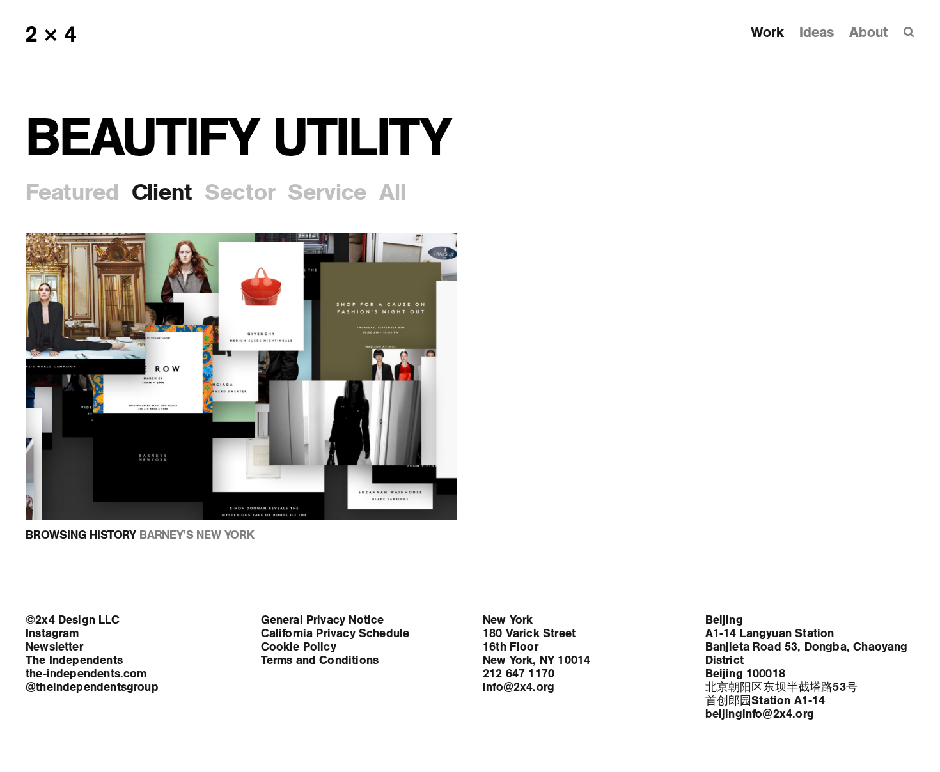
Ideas (816, 33)
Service (327, 192)
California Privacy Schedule (335, 633)
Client (162, 192)
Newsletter (54, 647)
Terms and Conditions (320, 660)
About (868, 33)
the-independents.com (86, 674)
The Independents (74, 660)
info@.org (518, 687)
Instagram (52, 633)
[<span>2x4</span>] (52, 34)
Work (767, 33)
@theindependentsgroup (92, 687)
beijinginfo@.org (759, 714)
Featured (72, 192)
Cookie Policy (298, 647)
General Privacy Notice (322, 620)
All (392, 192)
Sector (240, 192)
